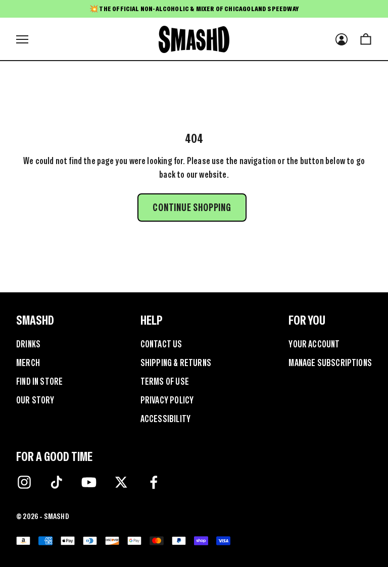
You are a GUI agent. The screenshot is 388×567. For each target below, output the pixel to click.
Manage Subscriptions (330, 363)
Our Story (35, 400)
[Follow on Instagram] (24, 482)
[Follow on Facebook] (154, 482)
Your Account (314, 344)
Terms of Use (164, 381)
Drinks (28, 344)
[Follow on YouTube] (89, 482)
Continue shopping (192, 207)
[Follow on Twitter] (121, 482)
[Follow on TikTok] (56, 482)
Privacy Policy (167, 400)
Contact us (161, 344)
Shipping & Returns (175, 363)
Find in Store (39, 381)
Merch (28, 363)
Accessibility (165, 419)
